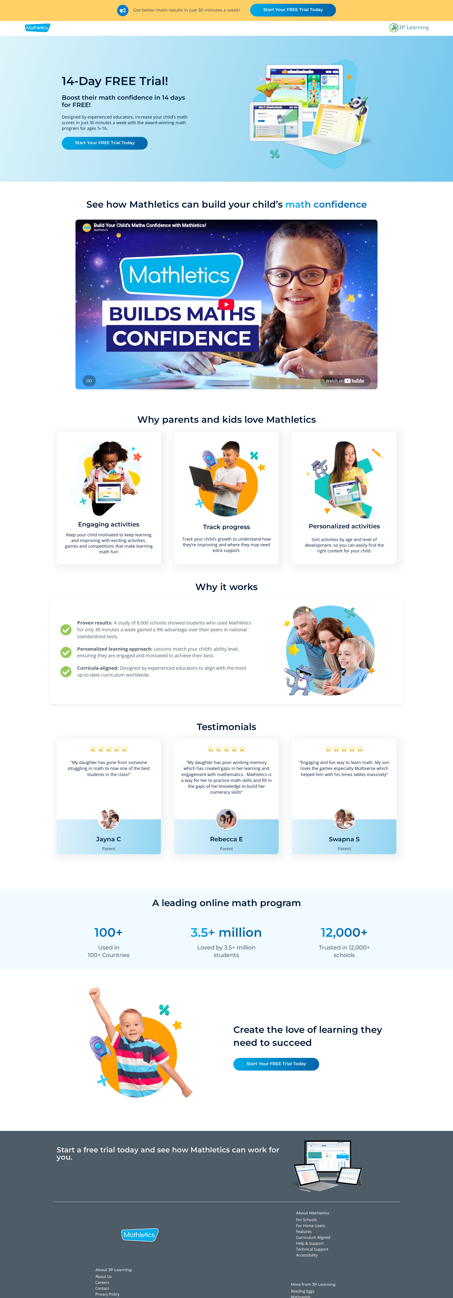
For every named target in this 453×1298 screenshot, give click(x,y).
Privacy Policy (107, 1294)
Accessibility (307, 1255)
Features (304, 1231)
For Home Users (310, 1225)
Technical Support (312, 1249)
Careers (102, 1282)
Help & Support (310, 1243)
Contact (102, 1288)
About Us (103, 1276)
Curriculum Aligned (313, 1237)
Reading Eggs (303, 1291)
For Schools (306, 1219)
